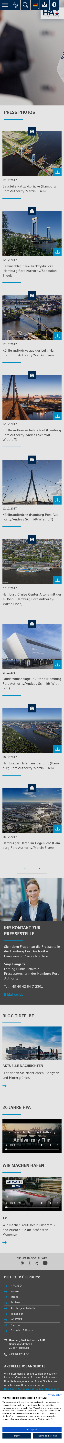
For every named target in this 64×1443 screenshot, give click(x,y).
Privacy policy (54, 1395)
